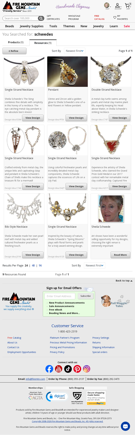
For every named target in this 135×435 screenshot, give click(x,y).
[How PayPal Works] (96, 398)
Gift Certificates (53, 17)
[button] (57, 396)
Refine (14, 50)
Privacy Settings (100, 337)
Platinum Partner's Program (65, 337)
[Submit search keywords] (41, 18)
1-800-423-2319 (67, 331)
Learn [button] (114, 26)
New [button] (84, 26)
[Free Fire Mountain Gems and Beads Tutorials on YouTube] (59, 368)
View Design (33, 117)
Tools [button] (53, 26)
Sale (127, 26)
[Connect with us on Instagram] (87, 368)
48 (33, 265)
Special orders (99, 352)
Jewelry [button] (98, 26)
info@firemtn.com (35, 379)
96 (40, 265)
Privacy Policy (57, 352)
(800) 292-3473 (111, 379)
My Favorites (122, 17)
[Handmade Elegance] (73, 6)
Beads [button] (9, 26)
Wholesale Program (74, 17)
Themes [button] (69, 26)
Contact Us (13, 347)
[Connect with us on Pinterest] (77, 368)
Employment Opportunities (21, 352)
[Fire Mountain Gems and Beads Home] (21, 6)
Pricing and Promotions (62, 347)
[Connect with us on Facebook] (49, 368)
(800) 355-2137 (76, 379)
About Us (12, 342)
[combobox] (23, 18)
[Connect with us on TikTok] (68, 368)
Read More (120, 254)
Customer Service (67, 325)
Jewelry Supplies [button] (31, 26)
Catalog (14, 337)
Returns (96, 342)
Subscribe (86, 295)
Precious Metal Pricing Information (68, 342)
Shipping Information (103, 347)
